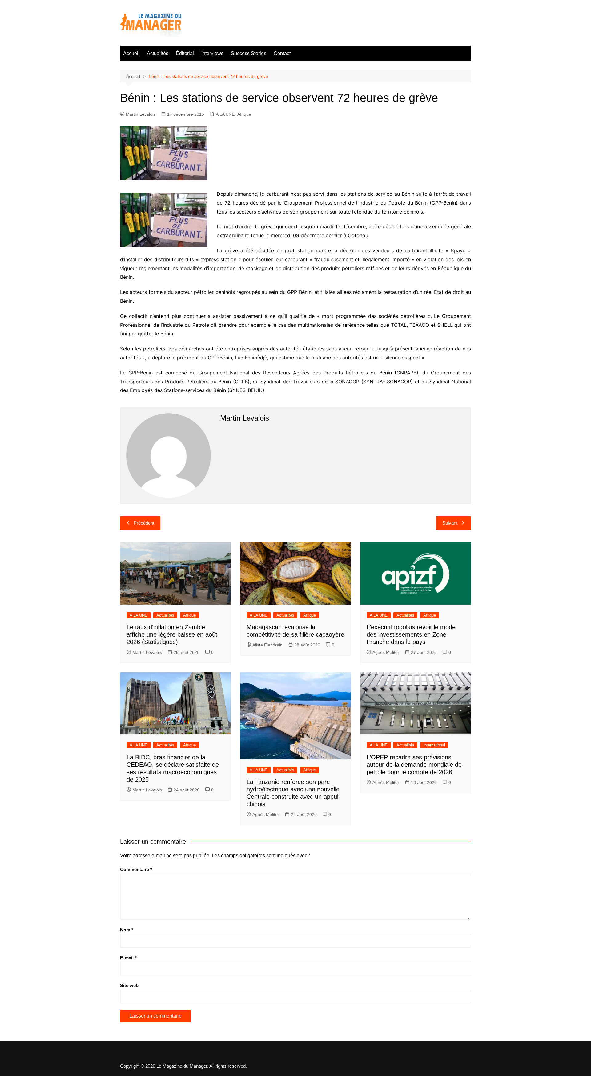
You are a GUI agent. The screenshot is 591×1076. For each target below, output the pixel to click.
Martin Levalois (140, 114)
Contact (282, 53)
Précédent (144, 523)
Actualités (157, 53)
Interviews (212, 53)
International (434, 745)
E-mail (128, 957)
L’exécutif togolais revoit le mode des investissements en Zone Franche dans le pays (411, 634)
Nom (126, 929)
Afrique (244, 114)
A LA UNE (225, 114)
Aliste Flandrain (267, 644)
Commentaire (136, 869)
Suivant (449, 523)
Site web (129, 985)
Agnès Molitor (385, 652)
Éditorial (185, 53)
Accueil (131, 53)
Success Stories (248, 53)
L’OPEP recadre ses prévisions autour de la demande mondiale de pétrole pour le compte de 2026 (414, 764)
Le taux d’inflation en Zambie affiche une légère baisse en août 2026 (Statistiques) (172, 634)
